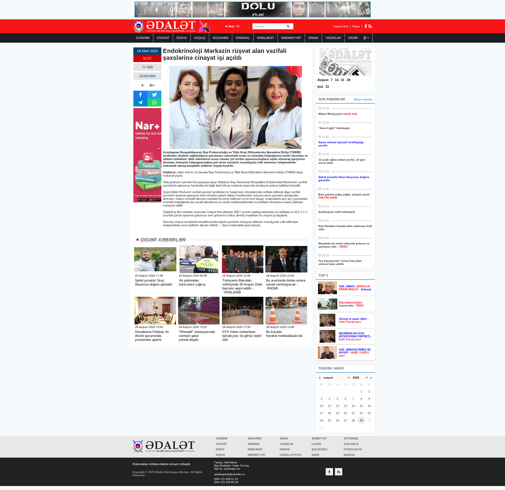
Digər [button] (353, 38)
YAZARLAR (333, 38)
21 (342, 80)
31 (327, 86)
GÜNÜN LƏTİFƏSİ (290, 454)
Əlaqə (356, 26)
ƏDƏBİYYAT (319, 438)
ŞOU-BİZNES (319, 449)
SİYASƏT (163, 38)
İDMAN (313, 38)
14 (337, 80)
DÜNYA (182, 38)
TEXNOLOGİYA (353, 449)
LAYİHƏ (316, 444)
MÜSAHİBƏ (220, 38)
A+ (151, 85)
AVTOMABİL (351, 438)
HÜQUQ (199, 38)
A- (143, 85)
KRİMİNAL (243, 38)
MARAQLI (349, 454)
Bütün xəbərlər (363, 99)
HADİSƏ (285, 449)
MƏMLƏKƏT (265, 38)
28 (348, 80)
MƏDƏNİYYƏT (291, 38)
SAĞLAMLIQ (351, 444)
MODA (315, 454)
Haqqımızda (340, 26)
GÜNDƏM (143, 38)
